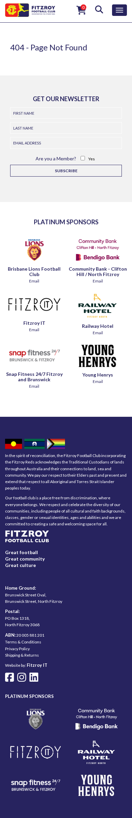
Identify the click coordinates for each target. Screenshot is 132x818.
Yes (91, 158)
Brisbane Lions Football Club (34, 271)
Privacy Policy (17, 648)
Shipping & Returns (22, 655)
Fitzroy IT (34, 323)
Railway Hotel (97, 326)
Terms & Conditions (23, 641)
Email (34, 280)
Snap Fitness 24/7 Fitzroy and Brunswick (34, 376)
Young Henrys (97, 375)
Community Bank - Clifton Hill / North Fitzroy (98, 271)
